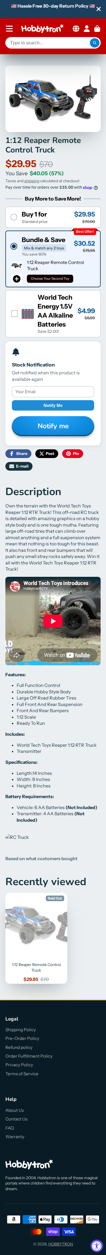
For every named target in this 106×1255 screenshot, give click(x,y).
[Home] (42, 28)
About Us (14, 1110)
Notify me (53, 405)
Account (86, 28)
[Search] (94, 43)
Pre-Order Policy (22, 1038)
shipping (31, 180)
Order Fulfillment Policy (29, 1056)
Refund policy (19, 1047)
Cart (97, 28)
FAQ (9, 1128)
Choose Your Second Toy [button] (50, 278)
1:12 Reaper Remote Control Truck (36, 938)
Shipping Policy (20, 1029)
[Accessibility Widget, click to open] (96, 1246)
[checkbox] (53, 313)
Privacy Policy (19, 1064)
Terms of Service (21, 1073)
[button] (53, 217)
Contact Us (16, 1119)
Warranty (14, 1136)
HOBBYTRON (60, 1244)
